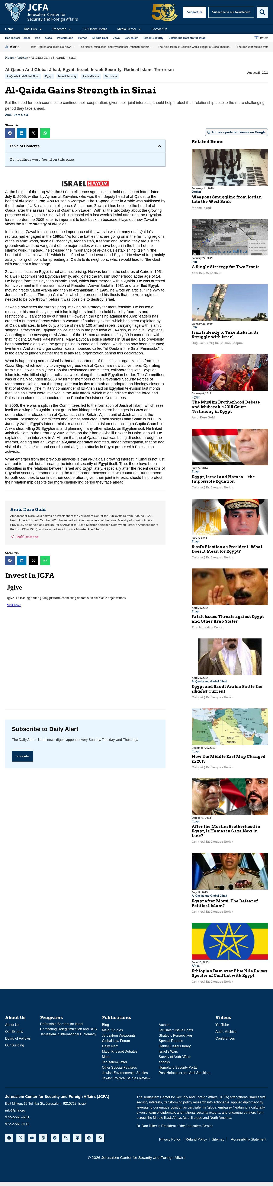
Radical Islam (137, 69)
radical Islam (91, 76)
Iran (194, 261)
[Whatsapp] (100, 1138)
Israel (82, 69)
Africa (195, 965)
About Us (30, 29)
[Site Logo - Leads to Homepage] (41, 12)
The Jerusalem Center (208, 627)
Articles (22, 57)
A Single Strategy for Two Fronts (225, 267)
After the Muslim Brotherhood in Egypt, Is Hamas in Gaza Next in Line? (226, 831)
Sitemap (218, 1139)
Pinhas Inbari (201, 207)
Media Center (126, 29)
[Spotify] (89, 1138)
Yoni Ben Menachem (206, 273)
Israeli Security (106, 69)
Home (9, 29)
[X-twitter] (20, 1138)
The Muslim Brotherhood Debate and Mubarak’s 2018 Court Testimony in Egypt (226, 407)
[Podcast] (77, 1138)
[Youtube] (32, 1138)
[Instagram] (43, 1138)
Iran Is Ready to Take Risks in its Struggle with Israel (225, 334)
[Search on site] (262, 12)
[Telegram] (55, 1138)
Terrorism (164, 69)
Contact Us (159, 29)
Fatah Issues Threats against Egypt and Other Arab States (228, 619)
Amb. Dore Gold (16, 115)
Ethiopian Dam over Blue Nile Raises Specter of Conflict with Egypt (229, 973)
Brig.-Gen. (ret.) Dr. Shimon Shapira (217, 343)
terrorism (111, 76)
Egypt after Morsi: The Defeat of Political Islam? (225, 903)
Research (59, 29)
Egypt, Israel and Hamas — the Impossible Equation (223, 479)
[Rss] (66, 1138)
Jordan (196, 191)
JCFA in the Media (94, 29)
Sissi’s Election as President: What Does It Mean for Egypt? (227, 549)
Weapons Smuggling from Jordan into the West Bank (227, 199)
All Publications (24, 537)
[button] (10, 133)
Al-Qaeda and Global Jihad (32, 69)
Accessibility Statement (248, 1139)
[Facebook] (9, 1138)
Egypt (68, 69)
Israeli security (67, 76)
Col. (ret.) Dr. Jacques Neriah (212, 487)
